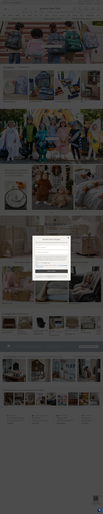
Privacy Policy (40, 266)
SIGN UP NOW (52, 271)
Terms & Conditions (63, 265)
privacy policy (50, 277)
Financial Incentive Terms (51, 275)
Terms (49, 262)
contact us (45, 262)
